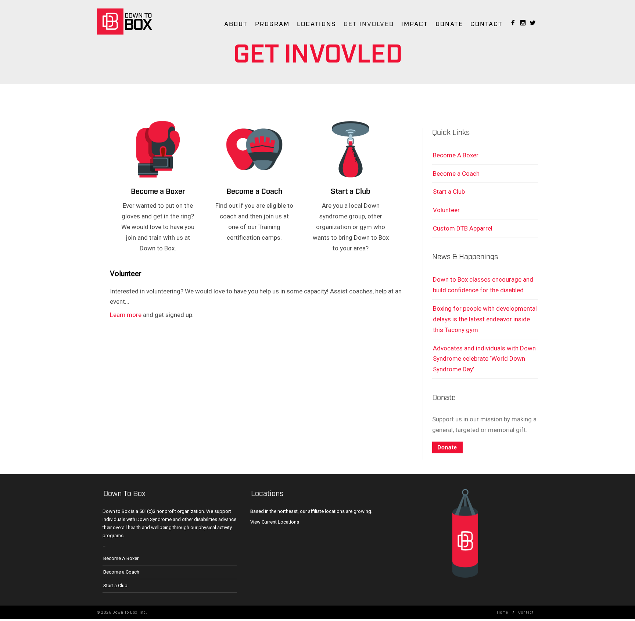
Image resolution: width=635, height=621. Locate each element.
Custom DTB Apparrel (462, 228)
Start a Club (350, 191)
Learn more (125, 314)
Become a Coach (254, 191)
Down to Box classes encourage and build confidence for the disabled (483, 285)
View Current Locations (274, 522)
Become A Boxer (455, 155)
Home (502, 612)
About (236, 24)
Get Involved (369, 24)
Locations (316, 24)
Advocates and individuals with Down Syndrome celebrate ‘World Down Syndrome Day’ (484, 359)
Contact (486, 24)
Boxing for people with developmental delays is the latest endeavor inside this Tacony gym (485, 319)
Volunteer (446, 210)
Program (272, 24)
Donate (449, 24)
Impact (414, 24)
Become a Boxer (158, 191)
